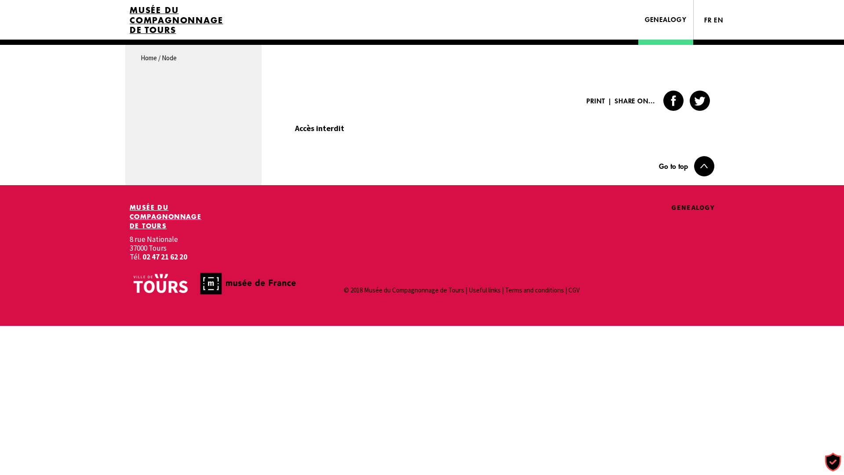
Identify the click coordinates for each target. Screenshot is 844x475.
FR (708, 20)
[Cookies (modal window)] (833, 462)
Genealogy (666, 19)
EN (718, 20)
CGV (574, 290)
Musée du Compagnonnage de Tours (176, 20)
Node (169, 58)
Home (149, 58)
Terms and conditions (534, 290)
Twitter (700, 101)
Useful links (485, 290)
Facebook (673, 101)
